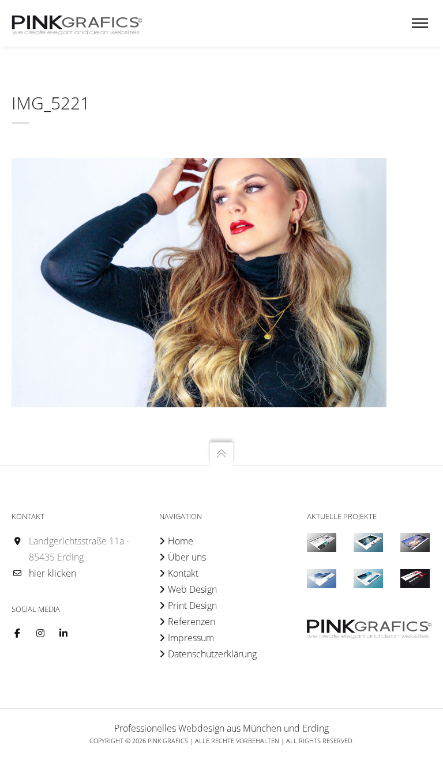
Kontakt (183, 573)
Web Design (192, 589)
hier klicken (52, 573)
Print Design (192, 605)
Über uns (187, 557)
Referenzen (191, 621)
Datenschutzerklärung (212, 654)
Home (180, 541)
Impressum (191, 637)
